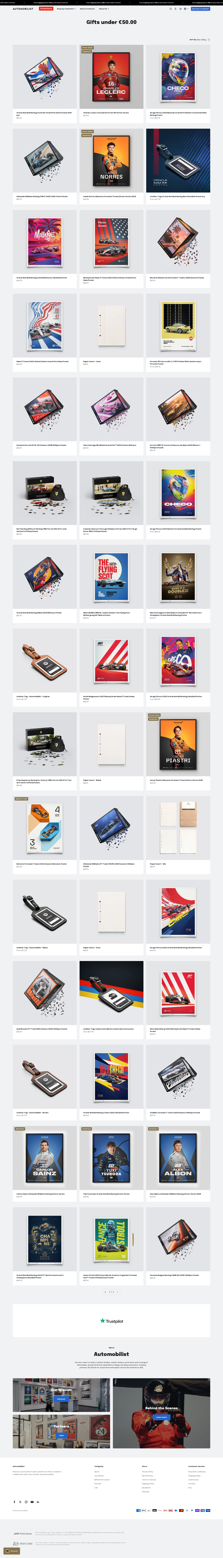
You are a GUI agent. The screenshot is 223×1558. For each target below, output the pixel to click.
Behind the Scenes (102, 1480)
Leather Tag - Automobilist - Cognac (33, 696)
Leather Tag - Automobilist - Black (32, 948)
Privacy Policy (147, 1472)
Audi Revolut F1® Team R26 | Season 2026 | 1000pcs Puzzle (41, 1029)
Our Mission (99, 1476)
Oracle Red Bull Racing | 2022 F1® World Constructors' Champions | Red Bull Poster (40, 1276)
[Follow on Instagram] (26, 1502)
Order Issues (193, 1480)
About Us (103, 9)
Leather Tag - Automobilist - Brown (32, 1113)
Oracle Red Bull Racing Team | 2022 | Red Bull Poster (106, 1113)
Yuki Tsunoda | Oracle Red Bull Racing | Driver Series (106, 1194)
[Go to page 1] (105, 1292)
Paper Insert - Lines (92, 361)
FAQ (190, 1488)
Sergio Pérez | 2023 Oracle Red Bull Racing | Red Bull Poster (176, 696)
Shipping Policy (148, 1484)
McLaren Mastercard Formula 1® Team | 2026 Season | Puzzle (177, 278)
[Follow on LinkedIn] (38, 1502)
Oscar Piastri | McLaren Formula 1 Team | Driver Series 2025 (176, 780)
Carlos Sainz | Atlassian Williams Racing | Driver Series (40, 1194)
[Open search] (170, 9)
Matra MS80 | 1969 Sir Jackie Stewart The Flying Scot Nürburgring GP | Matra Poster (106, 614)
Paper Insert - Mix (158, 864)
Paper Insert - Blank (92, 780)
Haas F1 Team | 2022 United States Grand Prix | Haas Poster (42, 361)
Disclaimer (146, 1488)
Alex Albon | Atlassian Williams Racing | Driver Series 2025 (175, 1194)
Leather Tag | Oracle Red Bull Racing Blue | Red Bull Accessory (177, 196)
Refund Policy (147, 1476)
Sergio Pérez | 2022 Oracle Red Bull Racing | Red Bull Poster (176, 948)
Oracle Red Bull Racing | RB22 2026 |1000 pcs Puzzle (39, 613)
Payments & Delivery (197, 1472)
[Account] (175, 9)
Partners (97, 1484)
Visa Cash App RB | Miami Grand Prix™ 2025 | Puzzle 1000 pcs (109, 445)
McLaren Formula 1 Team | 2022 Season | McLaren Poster (41, 864)
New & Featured (87, 9)
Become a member (200, 9)
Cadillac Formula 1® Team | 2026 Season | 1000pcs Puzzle (175, 1113)
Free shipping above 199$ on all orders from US (52, 3)
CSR (96, 1488)
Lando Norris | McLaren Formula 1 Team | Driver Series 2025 (109, 196)
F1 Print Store (46, 8)
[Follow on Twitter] (20, 1502)
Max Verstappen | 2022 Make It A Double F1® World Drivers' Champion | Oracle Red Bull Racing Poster (176, 614)
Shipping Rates (194, 1476)
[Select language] (186, 9)
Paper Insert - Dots (91, 948)
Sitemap (145, 1492)
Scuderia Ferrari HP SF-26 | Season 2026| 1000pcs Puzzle (41, 445)
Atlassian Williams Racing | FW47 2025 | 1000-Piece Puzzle (42, 196)
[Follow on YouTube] (32, 1502)
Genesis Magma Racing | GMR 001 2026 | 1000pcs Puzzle (174, 1275)
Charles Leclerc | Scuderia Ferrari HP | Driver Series (106, 113)
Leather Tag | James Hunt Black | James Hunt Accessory (108, 1029)
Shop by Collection (65, 9)
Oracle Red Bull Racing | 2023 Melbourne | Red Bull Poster (41, 278)
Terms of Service (149, 1480)
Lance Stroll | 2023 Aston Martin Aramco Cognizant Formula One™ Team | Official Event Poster (110, 1276)
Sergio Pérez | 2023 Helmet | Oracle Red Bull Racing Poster (176, 529)
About (96, 1472)
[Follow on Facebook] (14, 1502)
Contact (191, 1484)
